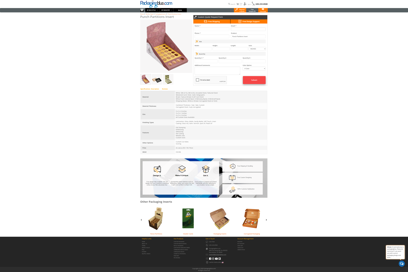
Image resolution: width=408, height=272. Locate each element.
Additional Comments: (202, 65)
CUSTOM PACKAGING (179, 241)
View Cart (241, 4)
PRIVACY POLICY (146, 247)
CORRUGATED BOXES (179, 251)
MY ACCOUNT (240, 243)
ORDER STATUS (241, 249)
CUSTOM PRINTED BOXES (180, 243)
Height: (215, 46)
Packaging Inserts (220, 234)
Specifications (145, 89)
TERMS (143, 245)
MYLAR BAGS (177, 257)
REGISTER (239, 241)
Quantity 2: (222, 58)
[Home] (142, 11)
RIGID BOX (176, 255)
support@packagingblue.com (217, 254)
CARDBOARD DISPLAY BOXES (181, 249)
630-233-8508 (262, 4)
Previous (141, 220)
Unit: (250, 46)
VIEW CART (240, 245)
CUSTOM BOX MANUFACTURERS (182, 247)
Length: (233, 46)
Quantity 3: (246, 58)
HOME (143, 241)
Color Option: (247, 65)
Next (266, 220)
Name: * (197, 26)
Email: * (233, 26)
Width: (197, 46)
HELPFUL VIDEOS (146, 253)
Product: (234, 33)
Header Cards (188, 234)
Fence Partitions (156, 234)
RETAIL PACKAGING (178, 245)
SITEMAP (144, 251)
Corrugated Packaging (252, 234)
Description (155, 89)
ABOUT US (144, 243)
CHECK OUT (240, 247)
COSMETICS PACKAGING (180, 253)
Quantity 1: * (199, 58)
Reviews (165, 89)
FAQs (143, 249)
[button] (263, 10)
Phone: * (198, 33)
